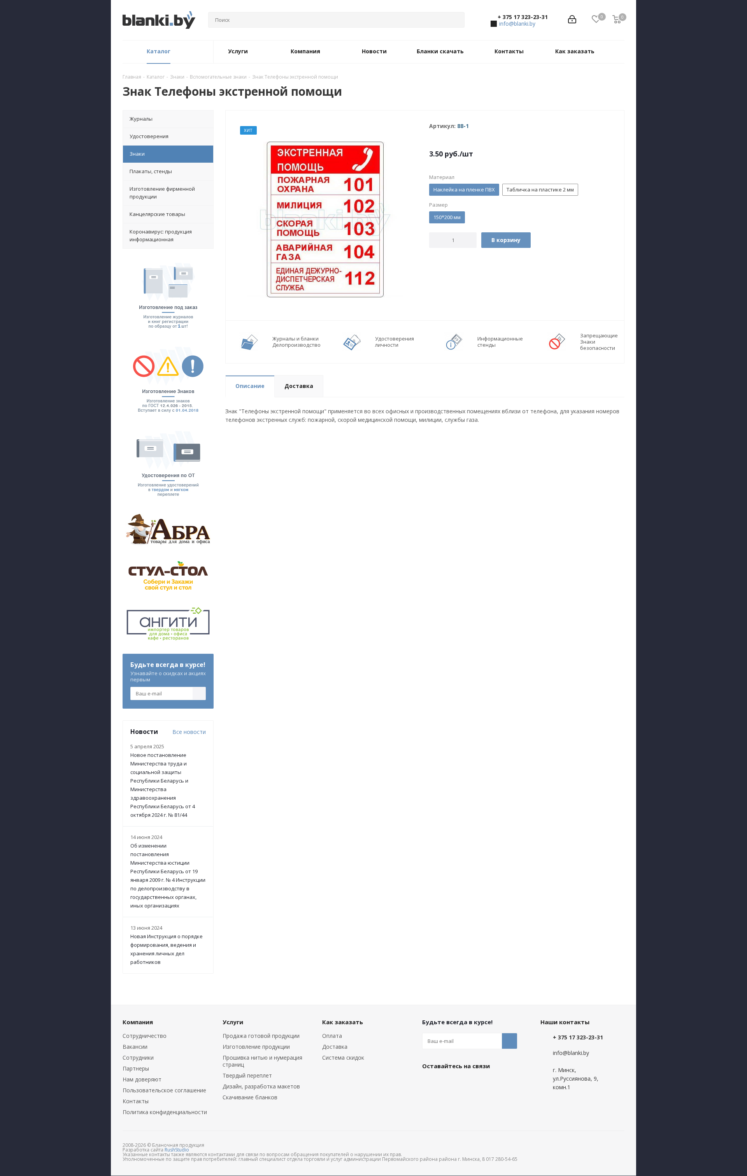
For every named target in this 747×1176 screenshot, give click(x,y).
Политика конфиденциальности (165, 1112)
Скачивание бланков (250, 1097)
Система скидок (343, 1057)
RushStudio (177, 1149)
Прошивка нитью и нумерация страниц (262, 1061)
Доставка (334, 1046)
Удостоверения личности (394, 341)
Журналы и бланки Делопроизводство (296, 341)
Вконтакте (430, 1084)
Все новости (189, 731)
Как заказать (342, 1022)
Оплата (332, 1035)
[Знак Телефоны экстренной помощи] (325, 219)
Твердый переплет (247, 1075)
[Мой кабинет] (572, 20)
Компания (138, 1022)
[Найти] (455, 20)
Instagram (469, 1084)
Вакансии (135, 1046)
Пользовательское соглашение (164, 1090)
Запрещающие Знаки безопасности (599, 341)
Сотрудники (138, 1057)
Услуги (233, 1022)
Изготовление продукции (256, 1046)
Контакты (136, 1101)
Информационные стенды (500, 341)
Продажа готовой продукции (261, 1035)
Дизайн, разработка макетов (261, 1086)
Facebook (449, 1084)
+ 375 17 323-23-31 (523, 17)
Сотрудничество (145, 1035)
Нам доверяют (142, 1079)
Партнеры (136, 1068)
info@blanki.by (517, 23)
